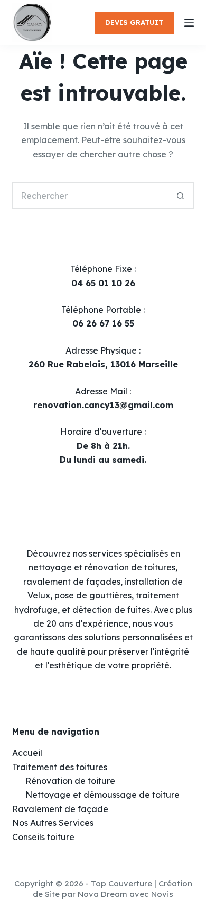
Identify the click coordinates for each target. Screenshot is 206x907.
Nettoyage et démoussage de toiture (102, 794)
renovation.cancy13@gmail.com (103, 405)
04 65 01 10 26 (103, 283)
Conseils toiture (43, 837)
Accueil (27, 752)
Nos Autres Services (52, 822)
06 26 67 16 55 (103, 323)
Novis (162, 894)
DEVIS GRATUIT (134, 22)
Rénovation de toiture (70, 781)
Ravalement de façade (60, 809)
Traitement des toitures (59, 767)
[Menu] (189, 23)
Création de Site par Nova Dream (112, 888)
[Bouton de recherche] (180, 195)
